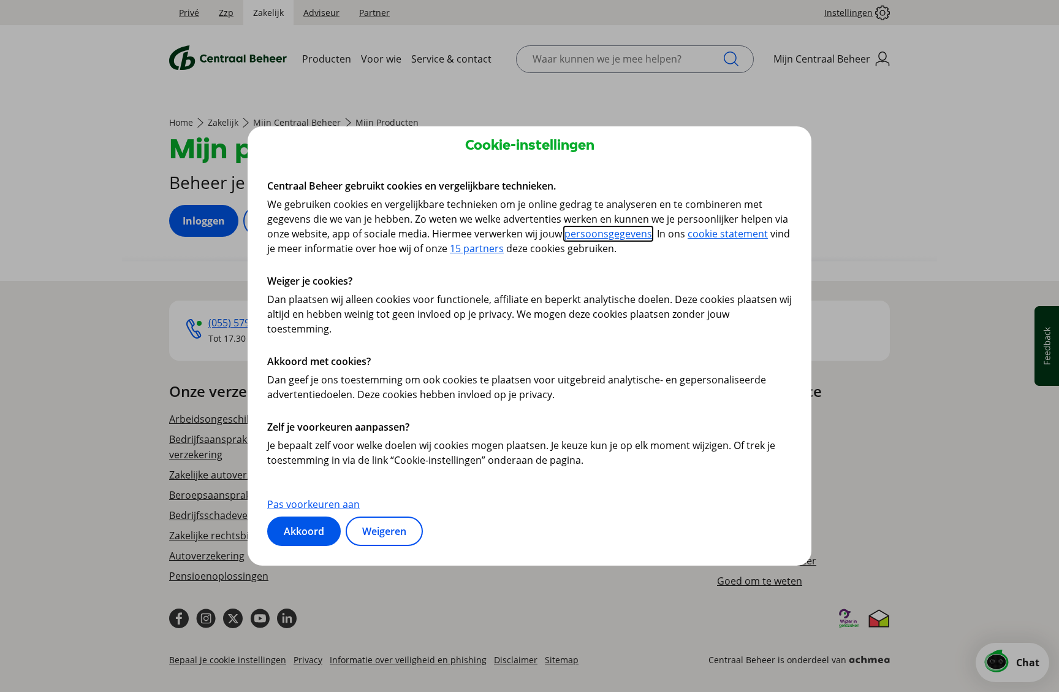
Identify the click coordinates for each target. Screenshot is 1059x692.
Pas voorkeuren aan (313, 504)
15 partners (477, 248)
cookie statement (728, 233)
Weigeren (384, 531)
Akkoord (304, 531)
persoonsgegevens (608, 233)
